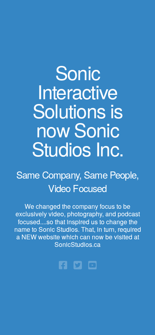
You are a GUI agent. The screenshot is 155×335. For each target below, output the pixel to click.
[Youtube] (92, 264)
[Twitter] (77, 264)
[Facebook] (63, 264)
